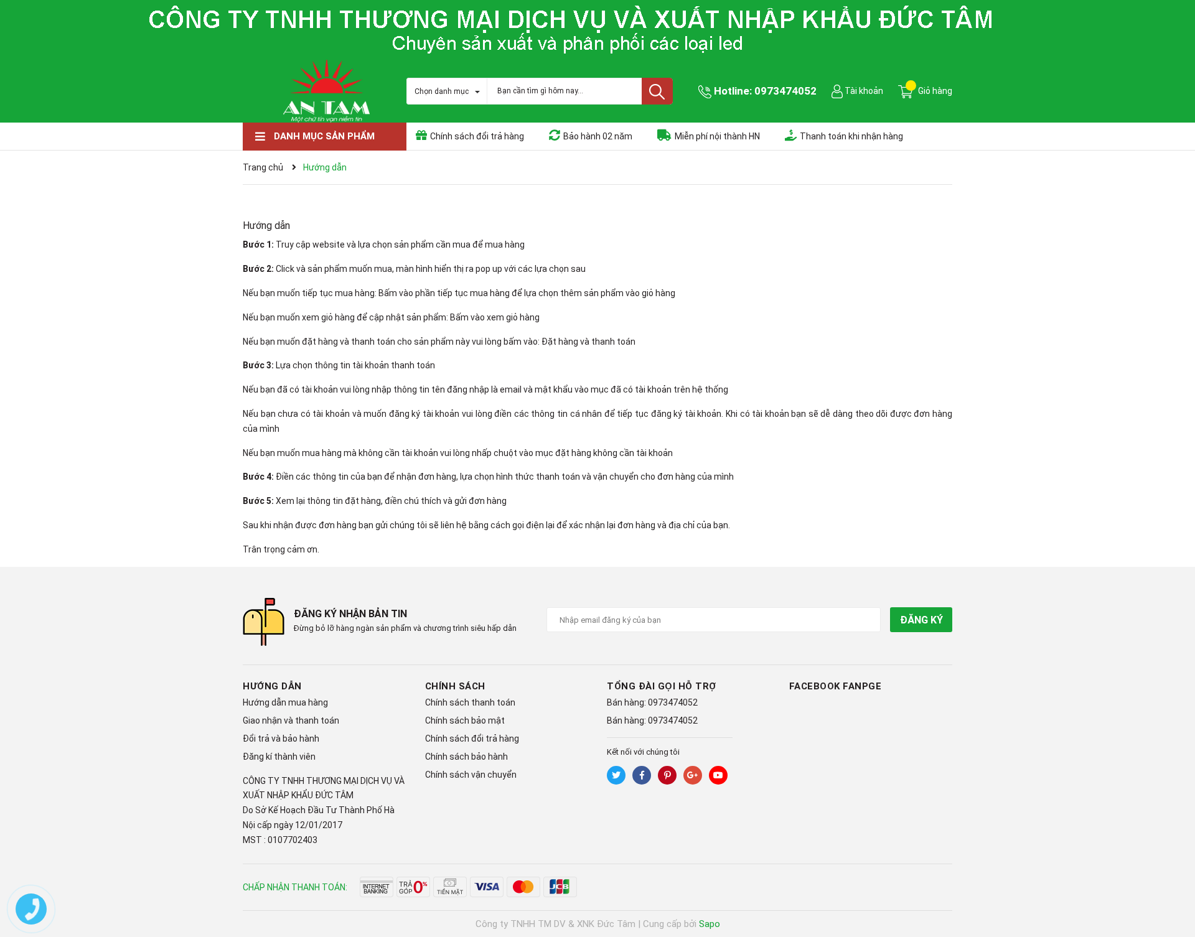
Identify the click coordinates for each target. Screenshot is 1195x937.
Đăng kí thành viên (279, 757)
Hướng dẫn (266, 225)
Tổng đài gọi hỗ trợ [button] (661, 686)
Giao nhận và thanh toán (291, 720)
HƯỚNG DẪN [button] (272, 686)
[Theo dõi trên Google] (692, 775)
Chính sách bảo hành (466, 757)
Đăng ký (921, 620)
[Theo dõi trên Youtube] (718, 775)
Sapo (709, 924)
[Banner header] (597, 29)
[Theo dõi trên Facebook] (641, 775)
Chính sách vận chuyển (471, 775)
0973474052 (785, 91)
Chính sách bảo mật (465, 720)
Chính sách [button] (455, 686)
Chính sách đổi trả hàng (472, 739)
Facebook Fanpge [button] (835, 686)
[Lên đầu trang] (1173, 878)
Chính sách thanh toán (470, 702)
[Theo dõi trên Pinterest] (667, 775)
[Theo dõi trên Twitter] (616, 775)
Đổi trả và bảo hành (281, 739)
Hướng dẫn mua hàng (285, 702)
